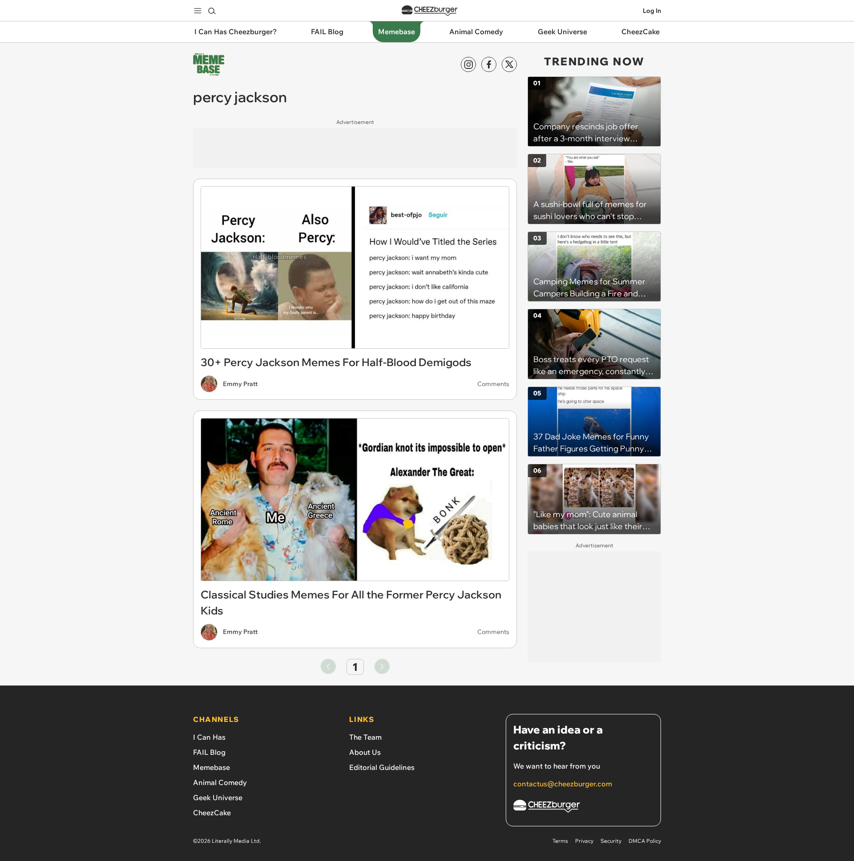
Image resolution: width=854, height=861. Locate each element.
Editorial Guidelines (382, 767)
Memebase (211, 767)
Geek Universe (217, 797)
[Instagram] (468, 64)
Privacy (584, 840)
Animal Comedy (220, 782)
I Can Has (209, 737)
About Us (365, 752)
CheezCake (212, 812)
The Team (365, 737)
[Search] (211, 10)
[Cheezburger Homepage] (430, 11)
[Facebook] (488, 64)
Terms (560, 840)
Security (610, 840)
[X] (509, 64)
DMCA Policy (644, 840)
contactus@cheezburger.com (562, 783)
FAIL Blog (209, 752)
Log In (652, 11)
